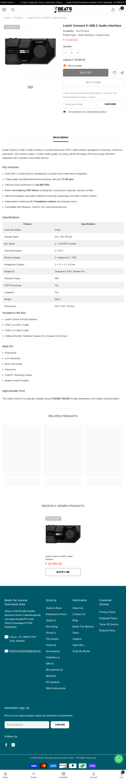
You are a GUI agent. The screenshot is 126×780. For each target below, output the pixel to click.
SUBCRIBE (60, 725)
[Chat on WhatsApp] (119, 759)
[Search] (13, 10)
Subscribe (110, 104)
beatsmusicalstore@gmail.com (25, 650)
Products (18, 17)
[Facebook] (6, 744)
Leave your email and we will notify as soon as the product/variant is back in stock (89, 95)
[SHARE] (121, 73)
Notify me (63, 572)
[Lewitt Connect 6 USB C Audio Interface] (63, 534)
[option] (30, 51)
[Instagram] (13, 744)
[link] (114, 73)
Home (8, 17)
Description (60, 137)
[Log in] (113, 9)
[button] (22, 150)
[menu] (4, 9)
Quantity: (67, 46)
